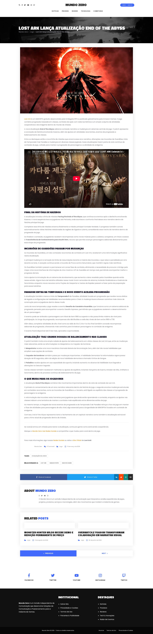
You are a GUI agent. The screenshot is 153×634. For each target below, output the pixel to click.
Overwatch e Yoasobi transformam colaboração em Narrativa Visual (101, 534)
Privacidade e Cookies (69, 608)
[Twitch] (34, 5)
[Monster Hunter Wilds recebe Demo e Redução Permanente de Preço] (49, 525)
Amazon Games (67, 463)
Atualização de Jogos (39, 456)
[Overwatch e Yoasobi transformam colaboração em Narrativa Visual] (103, 525)
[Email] (130, 477)
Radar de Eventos (107, 619)
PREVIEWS (65, 11)
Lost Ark (27, 119)
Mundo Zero (76, 4)
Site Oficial (77, 440)
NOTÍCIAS (55, 11)
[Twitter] (25, 5)
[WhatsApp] (126, 477)
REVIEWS (75, 11)
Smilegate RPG (54, 463)
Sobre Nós (64, 604)
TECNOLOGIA (85, 11)
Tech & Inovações (107, 615)
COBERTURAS (98, 11)
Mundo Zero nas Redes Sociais (44, 431)
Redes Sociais (58, 440)
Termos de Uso (66, 612)
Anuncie (101, 630)
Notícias (103, 604)
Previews (103, 608)
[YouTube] (29, 5)
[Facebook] (23, 5)
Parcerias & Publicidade (69, 615)
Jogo (32, 32)
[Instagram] (32, 5)
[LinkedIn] (116, 477)
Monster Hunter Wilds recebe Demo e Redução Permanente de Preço (48, 534)
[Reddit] (121, 477)
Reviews (103, 612)
